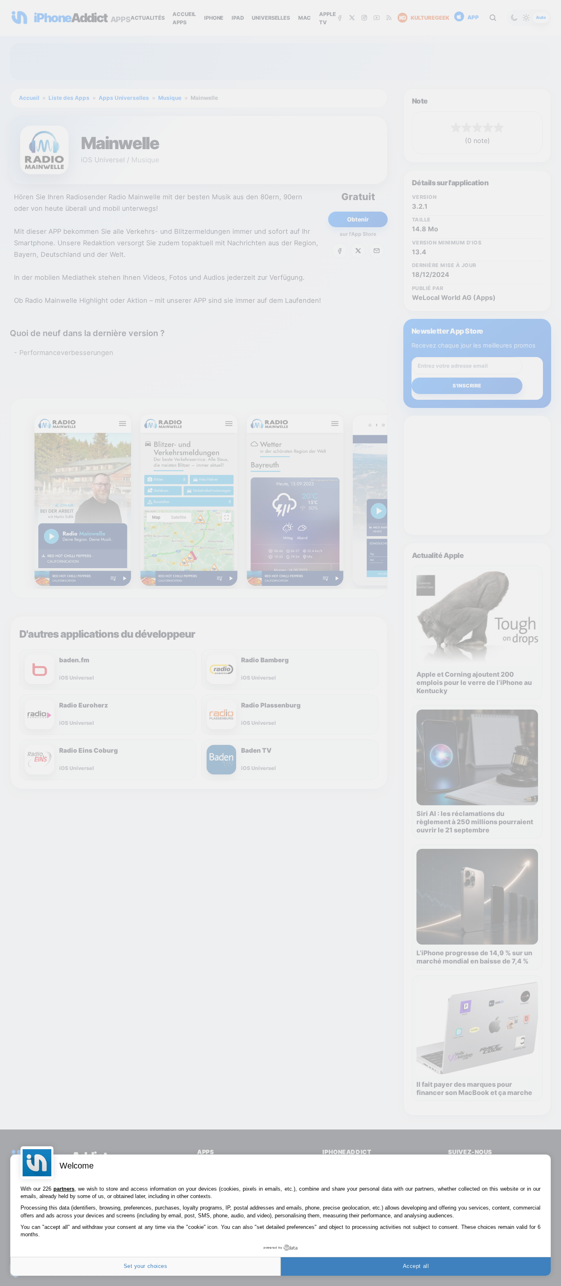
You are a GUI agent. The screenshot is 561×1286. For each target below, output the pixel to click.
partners (63, 1189)
